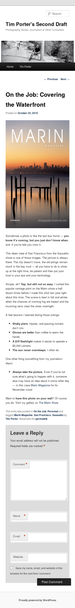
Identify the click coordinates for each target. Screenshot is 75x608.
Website (18, 557)
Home (10, 66)
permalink (42, 419)
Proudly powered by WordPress (37, 600)
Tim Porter (25, 66)
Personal (53, 411)
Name (19, 516)
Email (19, 536)
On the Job (40, 411)
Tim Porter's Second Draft (36, 23)
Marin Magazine (40, 385)
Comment (20, 464)
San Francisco (42, 415)
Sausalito (57, 415)
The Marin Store (48, 403)
